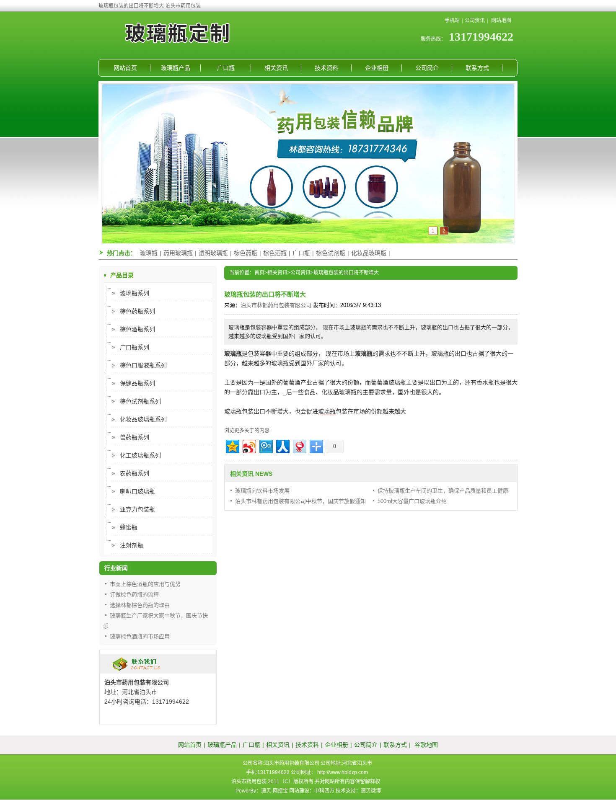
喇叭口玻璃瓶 (137, 491)
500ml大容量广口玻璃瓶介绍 (412, 501)
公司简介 (427, 68)
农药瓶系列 (134, 473)
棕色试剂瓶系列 (140, 401)
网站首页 (125, 68)
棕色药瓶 (245, 253)
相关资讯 (276, 68)
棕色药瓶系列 (137, 311)
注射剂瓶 (131, 545)
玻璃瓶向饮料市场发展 (262, 491)
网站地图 (501, 20)
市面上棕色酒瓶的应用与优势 (145, 584)
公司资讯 (475, 20)
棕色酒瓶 (275, 253)
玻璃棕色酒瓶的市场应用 (140, 636)
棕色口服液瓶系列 (143, 365)
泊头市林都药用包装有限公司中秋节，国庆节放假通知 (300, 501)
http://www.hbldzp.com (342, 772)
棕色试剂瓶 (330, 253)
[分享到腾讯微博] (265, 445)
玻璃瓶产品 (175, 68)
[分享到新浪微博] (248, 445)
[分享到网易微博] (299, 445)
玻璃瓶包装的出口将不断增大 (346, 273)
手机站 (452, 20)
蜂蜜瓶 (128, 527)
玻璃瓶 (149, 253)
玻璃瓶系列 (134, 293)
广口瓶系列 (134, 347)
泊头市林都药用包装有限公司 (276, 305)
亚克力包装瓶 (137, 509)
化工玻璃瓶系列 (140, 455)
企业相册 (376, 68)
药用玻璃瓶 (178, 253)
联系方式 (477, 68)
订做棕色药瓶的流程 (134, 594)
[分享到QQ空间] (232, 445)
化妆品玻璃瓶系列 (143, 419)
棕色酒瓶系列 (137, 329)
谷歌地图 (426, 744)
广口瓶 (226, 68)
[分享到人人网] (282, 445)
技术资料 (326, 68)
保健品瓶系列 (137, 383)
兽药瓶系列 (134, 437)
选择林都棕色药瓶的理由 (140, 605)
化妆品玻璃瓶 (368, 253)
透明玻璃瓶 (213, 253)
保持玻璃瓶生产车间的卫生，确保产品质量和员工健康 (443, 491)
